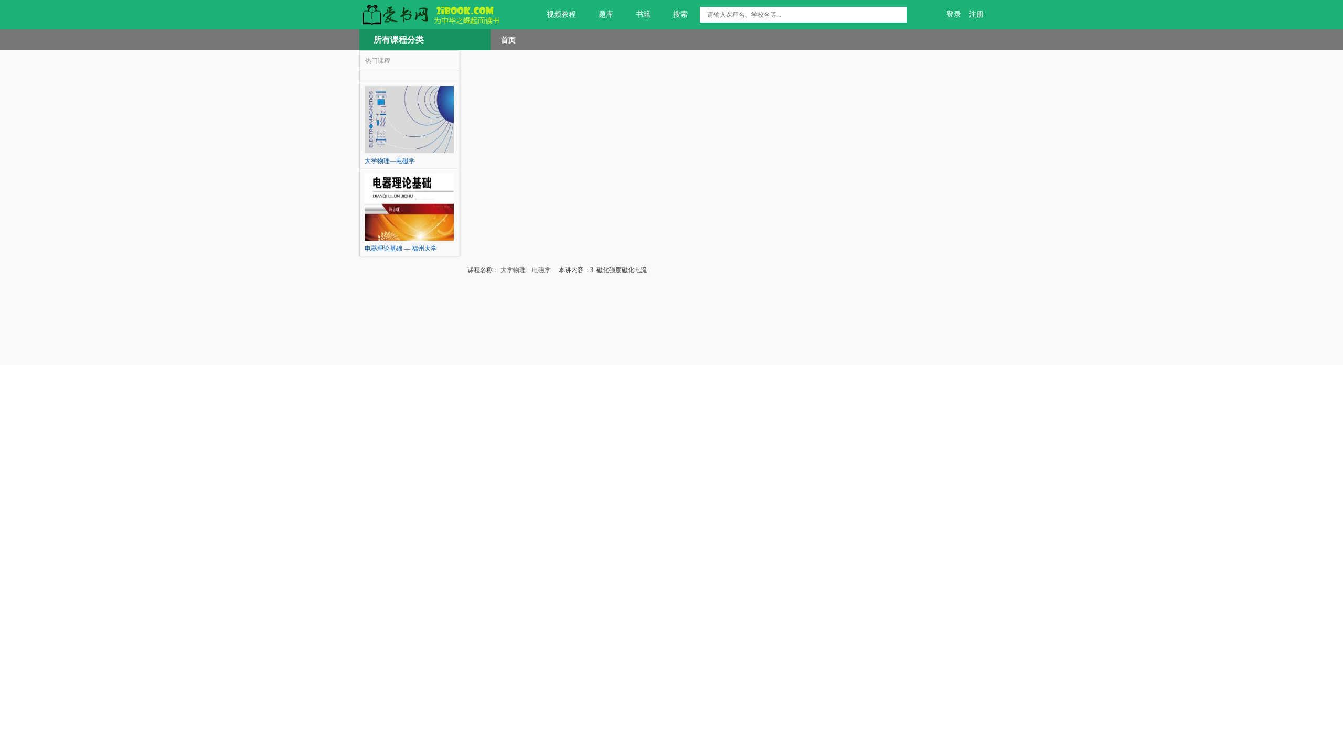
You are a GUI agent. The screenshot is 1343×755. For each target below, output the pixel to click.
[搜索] (899, 15)
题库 (606, 14)
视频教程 (561, 14)
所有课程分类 (399, 39)
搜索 (680, 14)
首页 (508, 40)
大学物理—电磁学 (525, 270)
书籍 (643, 14)
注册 (976, 14)
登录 (953, 14)
